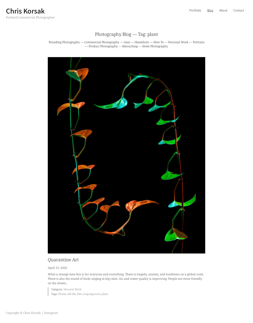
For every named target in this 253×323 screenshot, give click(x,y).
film (79, 294)
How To (158, 42)
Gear (127, 42)
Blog (210, 10)
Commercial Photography (101, 42)
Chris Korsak (25, 10)
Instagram (51, 313)
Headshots (142, 42)
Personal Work (178, 42)
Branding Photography (64, 42)
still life (71, 294)
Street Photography (155, 46)
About (223, 10)
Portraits (198, 42)
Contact (238, 10)
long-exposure (91, 294)
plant (105, 294)
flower (62, 294)
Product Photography (103, 46)
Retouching (130, 46)
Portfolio (195, 10)
